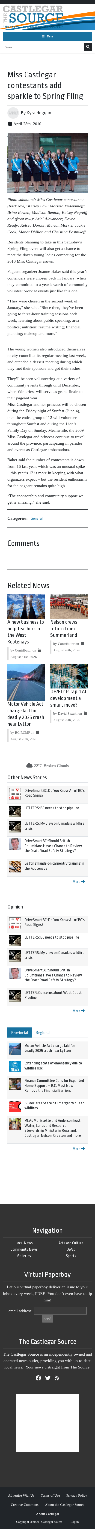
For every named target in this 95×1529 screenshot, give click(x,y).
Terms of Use (50, 1495)
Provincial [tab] (19, 1032)
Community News (24, 1249)
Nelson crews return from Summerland (63, 628)
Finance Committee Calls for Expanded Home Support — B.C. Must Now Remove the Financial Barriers (54, 1085)
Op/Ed (71, 1249)
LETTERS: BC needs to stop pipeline (51, 808)
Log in (75, 1521)
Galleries (24, 1256)
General (37, 518)
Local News (24, 1243)
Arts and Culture (71, 1243)
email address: (21, 1311)
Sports (71, 1256)
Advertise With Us (21, 1495)
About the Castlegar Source (64, 1504)
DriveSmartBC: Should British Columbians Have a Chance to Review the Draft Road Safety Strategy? (53, 846)
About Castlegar (47, 1514)
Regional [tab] (43, 1032)
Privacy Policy (76, 1495)
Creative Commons (25, 1504)
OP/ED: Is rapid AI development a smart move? (68, 698)
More (77, 882)
